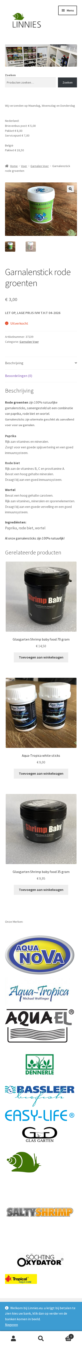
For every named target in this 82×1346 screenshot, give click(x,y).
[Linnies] (24, 1162)
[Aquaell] (39, 1026)
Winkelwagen (63, 1335)
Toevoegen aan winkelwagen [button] (41, 657)
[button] (70, 188)
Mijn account (13, 1338)
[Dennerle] (39, 1064)
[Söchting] (39, 1260)
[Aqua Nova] (39, 955)
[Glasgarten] (39, 1135)
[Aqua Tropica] (39, 991)
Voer (24, 166)
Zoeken (10, 75)
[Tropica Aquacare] (21, 1279)
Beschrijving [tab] (14, 363)
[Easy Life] (39, 1115)
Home (14, 166)
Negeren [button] (11, 1324)
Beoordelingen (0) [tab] (18, 376)
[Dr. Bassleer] (39, 1096)
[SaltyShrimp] (39, 1212)
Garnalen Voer (39, 166)
